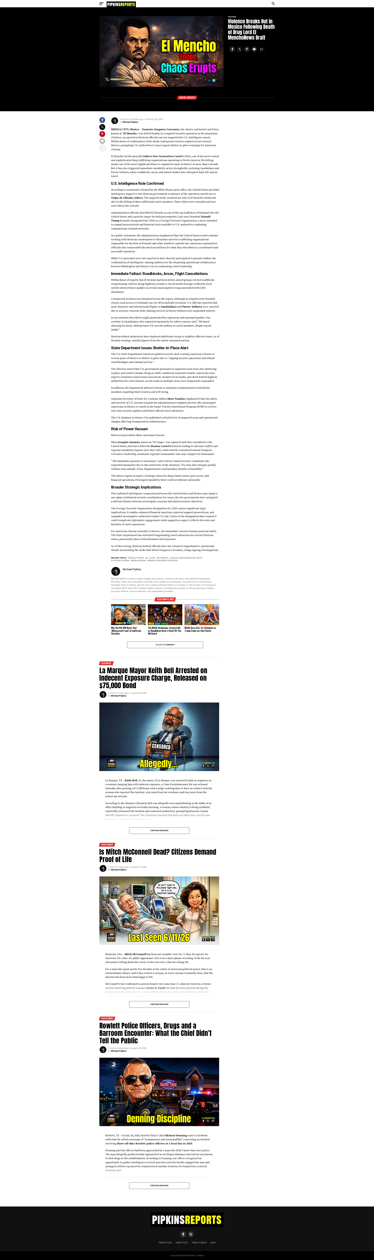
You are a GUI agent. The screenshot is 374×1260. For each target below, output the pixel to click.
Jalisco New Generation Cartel (187, 558)
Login (212, 1242)
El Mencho (163, 558)
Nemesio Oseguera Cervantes (163, 561)
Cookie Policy (182, 1242)
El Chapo (150, 558)
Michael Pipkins (130, 122)
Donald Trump (136, 558)
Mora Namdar (139, 561)
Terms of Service (199, 1242)
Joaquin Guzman (120, 561)
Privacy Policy (165, 1242)
